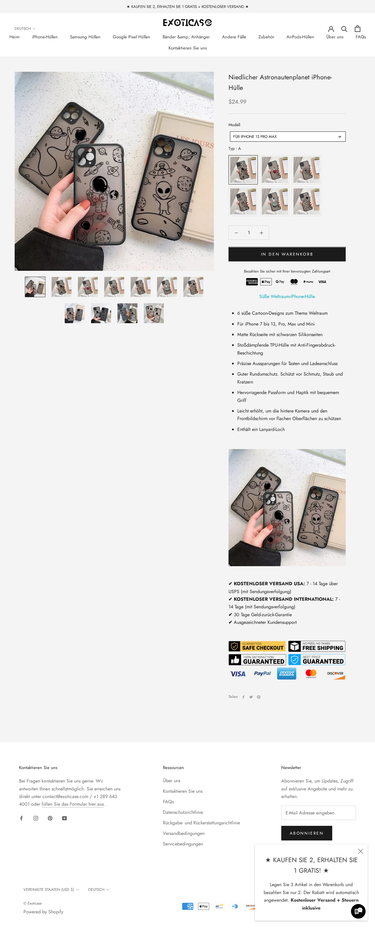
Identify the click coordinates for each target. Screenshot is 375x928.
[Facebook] (243, 697)
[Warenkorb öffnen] (357, 28)
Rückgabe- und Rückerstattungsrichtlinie (201, 822)
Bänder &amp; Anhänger (186, 37)
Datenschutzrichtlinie (183, 812)
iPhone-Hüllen (45, 37)
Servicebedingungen (183, 843)
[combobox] (288, 137)
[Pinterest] (258, 697)
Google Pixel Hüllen (131, 37)
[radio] (243, 170)
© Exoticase (32, 903)
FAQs (361, 37)
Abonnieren (307, 833)
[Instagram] (35, 818)
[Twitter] (251, 697)
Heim (14, 37)
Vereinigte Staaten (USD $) (48, 889)
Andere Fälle (234, 37)
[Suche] (344, 28)
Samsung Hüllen (85, 37)
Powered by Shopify (43, 911)
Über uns (334, 37)
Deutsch (23, 28)
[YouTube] (64, 818)
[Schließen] (360, 851)
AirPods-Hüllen (300, 37)
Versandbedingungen (183, 833)
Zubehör (266, 37)
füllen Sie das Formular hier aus (73, 804)
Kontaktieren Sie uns (187, 48)
